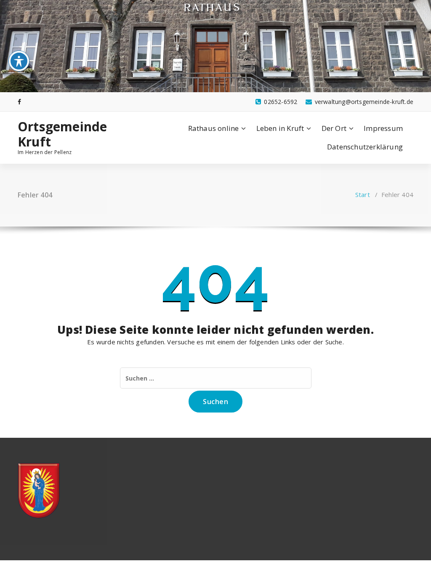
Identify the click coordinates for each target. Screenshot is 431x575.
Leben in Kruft (280, 128)
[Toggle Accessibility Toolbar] (19, 61)
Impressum (383, 128)
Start (362, 194)
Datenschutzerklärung (365, 147)
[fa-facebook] (19, 102)
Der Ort (334, 128)
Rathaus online (213, 128)
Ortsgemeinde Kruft (62, 134)
